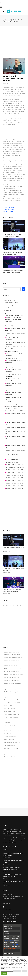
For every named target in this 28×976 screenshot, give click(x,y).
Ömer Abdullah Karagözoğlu (10, 756)
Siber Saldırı (7, 748)
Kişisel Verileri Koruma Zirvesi (11, 717)
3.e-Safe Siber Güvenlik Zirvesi (13, 472)
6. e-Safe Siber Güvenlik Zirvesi (11, 680)
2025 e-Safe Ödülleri (11, 459)
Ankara (5, 686)
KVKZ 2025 (12, 725)
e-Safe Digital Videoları (10, 404)
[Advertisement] (14, 42)
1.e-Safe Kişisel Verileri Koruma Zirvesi (15, 413)
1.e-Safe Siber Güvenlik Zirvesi (13, 464)
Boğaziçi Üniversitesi (9, 697)
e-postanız (6, 931)
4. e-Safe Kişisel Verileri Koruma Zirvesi (13, 668)
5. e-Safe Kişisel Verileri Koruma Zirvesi (13, 674)
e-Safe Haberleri (8, 300)
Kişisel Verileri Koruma (10, 302)
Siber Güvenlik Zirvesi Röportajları (12, 742)
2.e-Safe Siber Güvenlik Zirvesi (13, 469)
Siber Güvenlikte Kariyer (10, 736)
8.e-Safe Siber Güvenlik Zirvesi (13, 485)
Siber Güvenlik (8, 305)
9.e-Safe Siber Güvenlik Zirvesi (13, 488)
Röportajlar (6, 313)
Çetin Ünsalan (7, 754)
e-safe (5, 82)
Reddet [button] (24, 971)
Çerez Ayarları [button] (17, 971)
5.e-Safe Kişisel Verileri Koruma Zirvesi (15, 431)
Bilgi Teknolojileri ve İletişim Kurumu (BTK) (12, 693)
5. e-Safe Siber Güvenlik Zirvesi (11, 677)
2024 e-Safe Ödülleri (11, 457)
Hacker (11, 705)
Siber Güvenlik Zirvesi (9, 739)
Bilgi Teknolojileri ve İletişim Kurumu (12, 689)
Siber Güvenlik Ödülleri (10, 351)
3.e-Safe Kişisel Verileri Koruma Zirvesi (15, 422)
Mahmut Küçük (7, 728)
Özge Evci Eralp (8, 759)
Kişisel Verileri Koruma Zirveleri (12, 315)
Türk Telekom (16, 748)
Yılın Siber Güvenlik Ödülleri (10, 751)
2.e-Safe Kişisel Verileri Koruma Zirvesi (15, 418)
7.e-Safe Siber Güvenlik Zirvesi (13, 483)
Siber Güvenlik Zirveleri (10, 358)
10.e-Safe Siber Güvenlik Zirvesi (14, 467)
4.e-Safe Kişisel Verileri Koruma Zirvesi (15, 82)
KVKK (5, 725)
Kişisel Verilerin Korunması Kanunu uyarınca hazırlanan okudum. (11, 938)
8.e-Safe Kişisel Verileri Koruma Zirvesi (15, 445)
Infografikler (7, 310)
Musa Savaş (17, 728)
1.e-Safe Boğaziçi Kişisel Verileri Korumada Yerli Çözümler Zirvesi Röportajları (13, 319)
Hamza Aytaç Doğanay (9, 708)
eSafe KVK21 (6, 211)
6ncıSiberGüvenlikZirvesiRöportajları (12, 683)
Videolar (6, 401)
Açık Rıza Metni (14, 944)
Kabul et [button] (4, 973)
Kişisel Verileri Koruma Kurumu (11, 714)
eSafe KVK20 (7, 702)
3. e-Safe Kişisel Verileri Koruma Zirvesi (13, 663)
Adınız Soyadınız (8, 926)
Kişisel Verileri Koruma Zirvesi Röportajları (11, 721)
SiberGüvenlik (18, 730)
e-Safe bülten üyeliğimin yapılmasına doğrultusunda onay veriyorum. (12, 944)
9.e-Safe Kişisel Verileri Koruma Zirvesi (15, 450)
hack (5, 705)
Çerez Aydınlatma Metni (7, 971)
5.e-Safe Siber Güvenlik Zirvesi (13, 477)
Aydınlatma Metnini (9, 940)
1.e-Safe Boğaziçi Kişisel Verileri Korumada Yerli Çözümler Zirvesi (12, 653)
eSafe (12, 209)
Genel (5, 307)
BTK (18, 697)
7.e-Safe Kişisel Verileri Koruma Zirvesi (15, 441)
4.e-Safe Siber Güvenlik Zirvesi (13, 475)
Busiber (6, 699)
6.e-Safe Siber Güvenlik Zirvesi (13, 480)
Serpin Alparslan (8, 730)
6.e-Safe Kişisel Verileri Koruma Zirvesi (15, 436)
